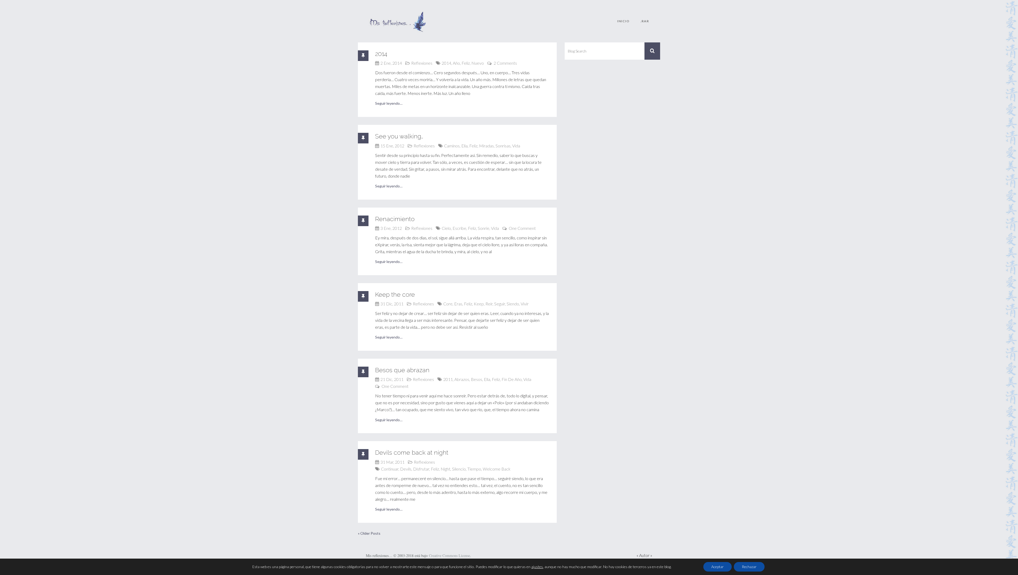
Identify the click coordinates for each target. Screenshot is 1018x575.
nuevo (477, 62)
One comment (522, 228)
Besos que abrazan (402, 370)
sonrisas (503, 145)
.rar (644, 21)
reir (489, 303)
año (456, 62)
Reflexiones (421, 62)
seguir (499, 303)
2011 (448, 379)
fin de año (512, 379)
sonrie (483, 228)
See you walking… (399, 136)
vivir (525, 303)
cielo (446, 228)
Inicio (623, 21)
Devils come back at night (411, 452)
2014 (381, 53)
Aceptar (717, 566)
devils (405, 468)
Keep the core (395, 294)
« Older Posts (369, 533)
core (448, 303)
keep (479, 303)
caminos (452, 145)
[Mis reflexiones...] (397, 14)
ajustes (537, 566)
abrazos (461, 379)
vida (516, 145)
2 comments (505, 62)
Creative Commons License (449, 555)
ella (464, 145)
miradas (486, 145)
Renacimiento (395, 218)
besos (476, 379)
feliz (466, 62)
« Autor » (644, 555)
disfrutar (421, 468)
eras (458, 303)
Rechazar (749, 566)
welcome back (497, 468)
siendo (513, 303)
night (445, 468)
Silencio (459, 468)
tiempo (474, 468)
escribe (459, 228)
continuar (389, 468)
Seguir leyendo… (388, 103)
